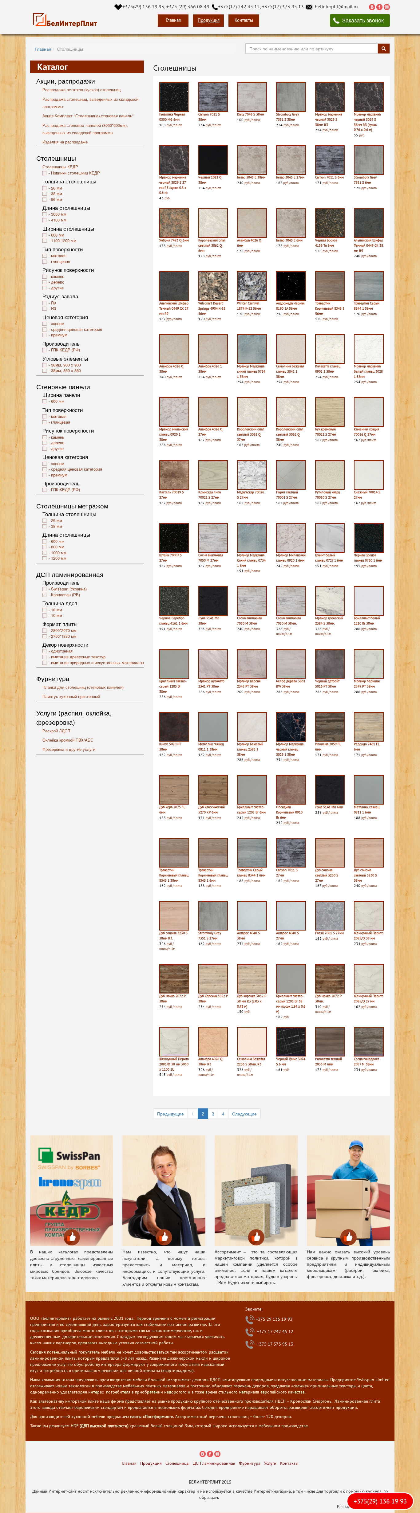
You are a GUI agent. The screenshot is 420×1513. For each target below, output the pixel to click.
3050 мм (58, 214)
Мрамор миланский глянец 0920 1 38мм (173, 434)
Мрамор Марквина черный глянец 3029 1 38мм (289, 749)
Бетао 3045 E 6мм (289, 240)
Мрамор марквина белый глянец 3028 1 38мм (368, 371)
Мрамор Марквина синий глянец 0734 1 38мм (251, 371)
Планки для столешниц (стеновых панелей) (83, 687)
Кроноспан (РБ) (65, 595)
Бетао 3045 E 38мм (251, 177)
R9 (53, 303)
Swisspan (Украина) (69, 589)
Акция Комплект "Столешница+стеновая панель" (88, 116)
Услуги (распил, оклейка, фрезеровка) (74, 717)
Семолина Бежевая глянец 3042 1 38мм (290, 371)
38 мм (56, 193)
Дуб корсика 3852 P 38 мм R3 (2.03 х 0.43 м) (251, 1001)
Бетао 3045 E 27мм (290, 177)
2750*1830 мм (64, 636)
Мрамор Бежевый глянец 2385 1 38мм (250, 749)
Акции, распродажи (65, 80)
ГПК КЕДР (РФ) (65, 350)
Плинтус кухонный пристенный (71, 696)
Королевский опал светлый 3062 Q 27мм (250, 434)
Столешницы (56, 158)
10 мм (56, 615)
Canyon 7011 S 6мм (329, 177)
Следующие (244, 1114)
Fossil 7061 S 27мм (329, 933)
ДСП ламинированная (69, 574)
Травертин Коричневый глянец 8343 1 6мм (213, 875)
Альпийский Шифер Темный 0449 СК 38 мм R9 (368, 245)
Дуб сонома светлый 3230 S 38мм (365, 875)
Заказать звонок (363, 20)
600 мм (57, 235)
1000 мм (58, 552)
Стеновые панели (63, 386)
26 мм (56, 188)
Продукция (209, 20)
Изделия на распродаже (65, 142)
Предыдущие (170, 1114)
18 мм (56, 610)
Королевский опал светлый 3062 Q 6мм (212, 245)
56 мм (56, 199)
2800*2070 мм (64, 630)
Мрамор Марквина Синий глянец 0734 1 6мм (251, 560)
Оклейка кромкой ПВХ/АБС (67, 740)
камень (57, 276)
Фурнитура (52, 678)
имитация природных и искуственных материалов (97, 662)
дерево (57, 282)
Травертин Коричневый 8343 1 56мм (329, 308)
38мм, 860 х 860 (66, 370)
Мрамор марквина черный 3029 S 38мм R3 (328, 119)
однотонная (62, 651)
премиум (59, 335)
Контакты (244, 20)
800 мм (57, 547)
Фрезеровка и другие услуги (68, 749)
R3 (53, 308)
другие (57, 288)
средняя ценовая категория (76, 329)
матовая (58, 255)
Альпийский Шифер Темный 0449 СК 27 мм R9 (173, 308)
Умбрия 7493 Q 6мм (174, 240)
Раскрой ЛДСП (56, 731)
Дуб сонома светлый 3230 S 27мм (326, 875)
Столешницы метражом (72, 505)
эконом (57, 323)
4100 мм (58, 220)
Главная (173, 20)
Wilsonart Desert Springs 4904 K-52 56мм (211, 308)
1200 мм (58, 558)
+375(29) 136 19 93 (380, 1501)
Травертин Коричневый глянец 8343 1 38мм (173, 875)
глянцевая (60, 261)
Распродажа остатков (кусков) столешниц (81, 89)
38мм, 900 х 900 (66, 365)
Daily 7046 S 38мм (250, 114)
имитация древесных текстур (78, 657)
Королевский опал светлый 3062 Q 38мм (289, 434)
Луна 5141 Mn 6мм (329, 807)
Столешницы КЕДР (60, 167)
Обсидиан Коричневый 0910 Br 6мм (289, 812)
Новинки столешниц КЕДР (75, 173)
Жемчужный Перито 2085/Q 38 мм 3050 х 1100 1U (174, 1064)
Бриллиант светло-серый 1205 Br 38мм (173, 686)
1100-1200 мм (63, 240)
